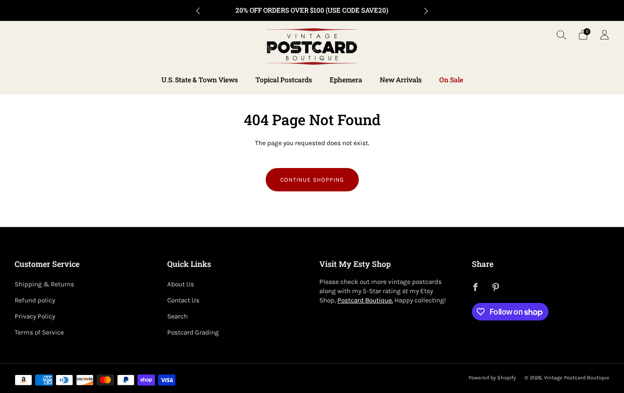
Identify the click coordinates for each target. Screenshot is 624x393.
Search (177, 316)
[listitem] (312, 10)
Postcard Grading (193, 332)
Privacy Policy (35, 316)
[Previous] (198, 10)
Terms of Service (39, 332)
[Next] (426, 10)
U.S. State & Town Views (199, 79)
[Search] (561, 34)
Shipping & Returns (44, 284)
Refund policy (35, 300)
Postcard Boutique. (365, 300)
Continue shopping (312, 179)
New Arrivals (401, 79)
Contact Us (183, 300)
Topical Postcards (283, 79)
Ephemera (346, 79)
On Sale (451, 79)
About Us (180, 284)
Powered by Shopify (492, 377)
